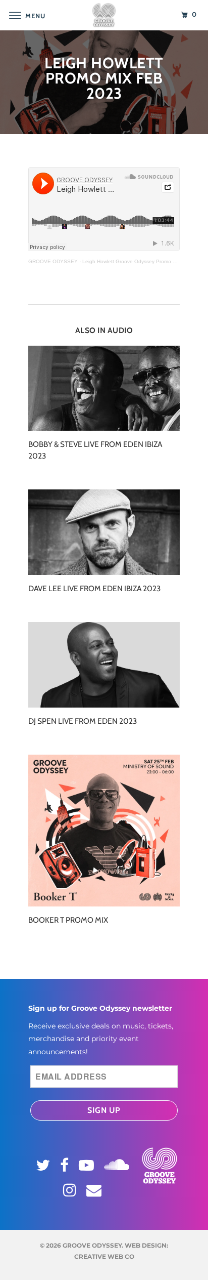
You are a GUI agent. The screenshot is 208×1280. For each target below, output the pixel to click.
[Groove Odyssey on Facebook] (66, 1165)
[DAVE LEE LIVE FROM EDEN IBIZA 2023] (104, 532)
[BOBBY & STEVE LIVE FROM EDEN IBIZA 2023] (104, 388)
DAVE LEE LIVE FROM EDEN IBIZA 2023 (94, 588)
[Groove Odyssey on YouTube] (88, 1165)
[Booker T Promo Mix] (104, 830)
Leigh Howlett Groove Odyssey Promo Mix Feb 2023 (143, 261)
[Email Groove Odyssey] (95, 1190)
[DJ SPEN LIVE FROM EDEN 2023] (104, 665)
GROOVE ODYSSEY (53, 261)
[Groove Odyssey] (104, 15)
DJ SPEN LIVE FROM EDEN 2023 (82, 721)
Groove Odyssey (92, 1245)
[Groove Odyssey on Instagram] (71, 1190)
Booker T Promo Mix (68, 920)
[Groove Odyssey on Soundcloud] (118, 1163)
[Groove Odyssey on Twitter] (44, 1165)
